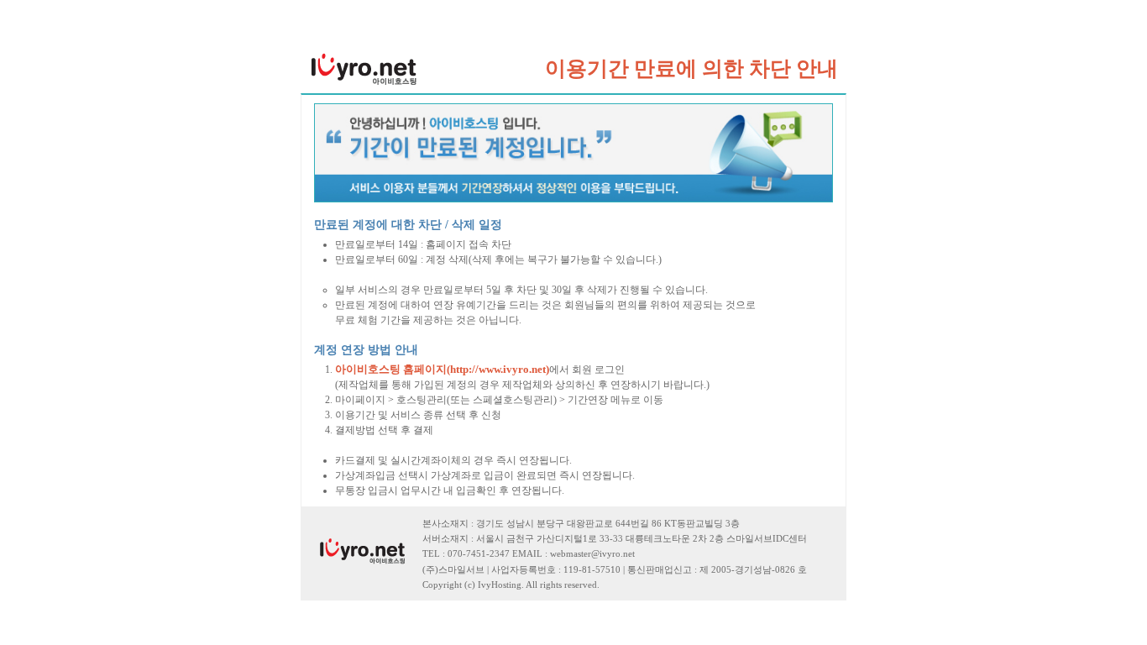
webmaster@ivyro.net (592, 553)
